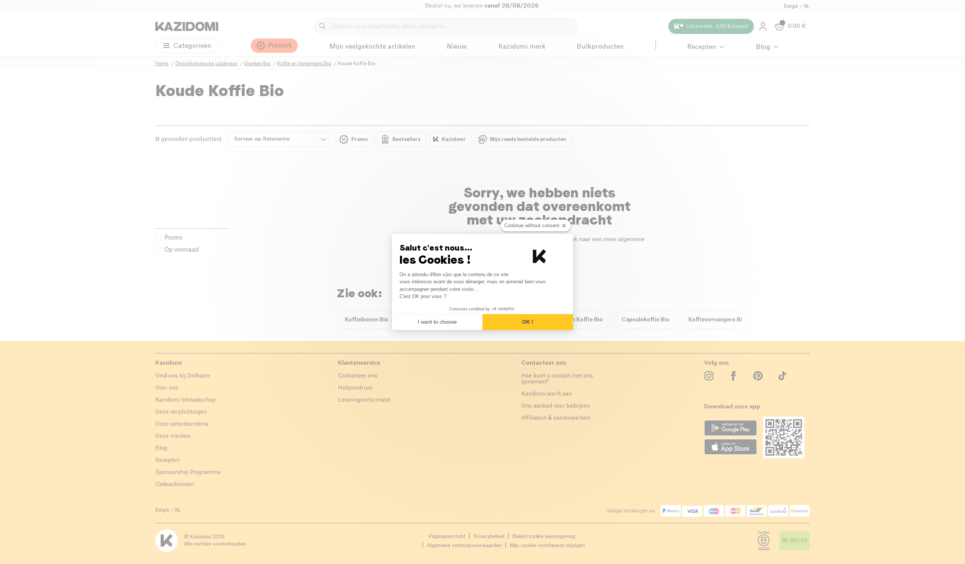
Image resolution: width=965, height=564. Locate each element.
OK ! (527, 322)
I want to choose (437, 322)
